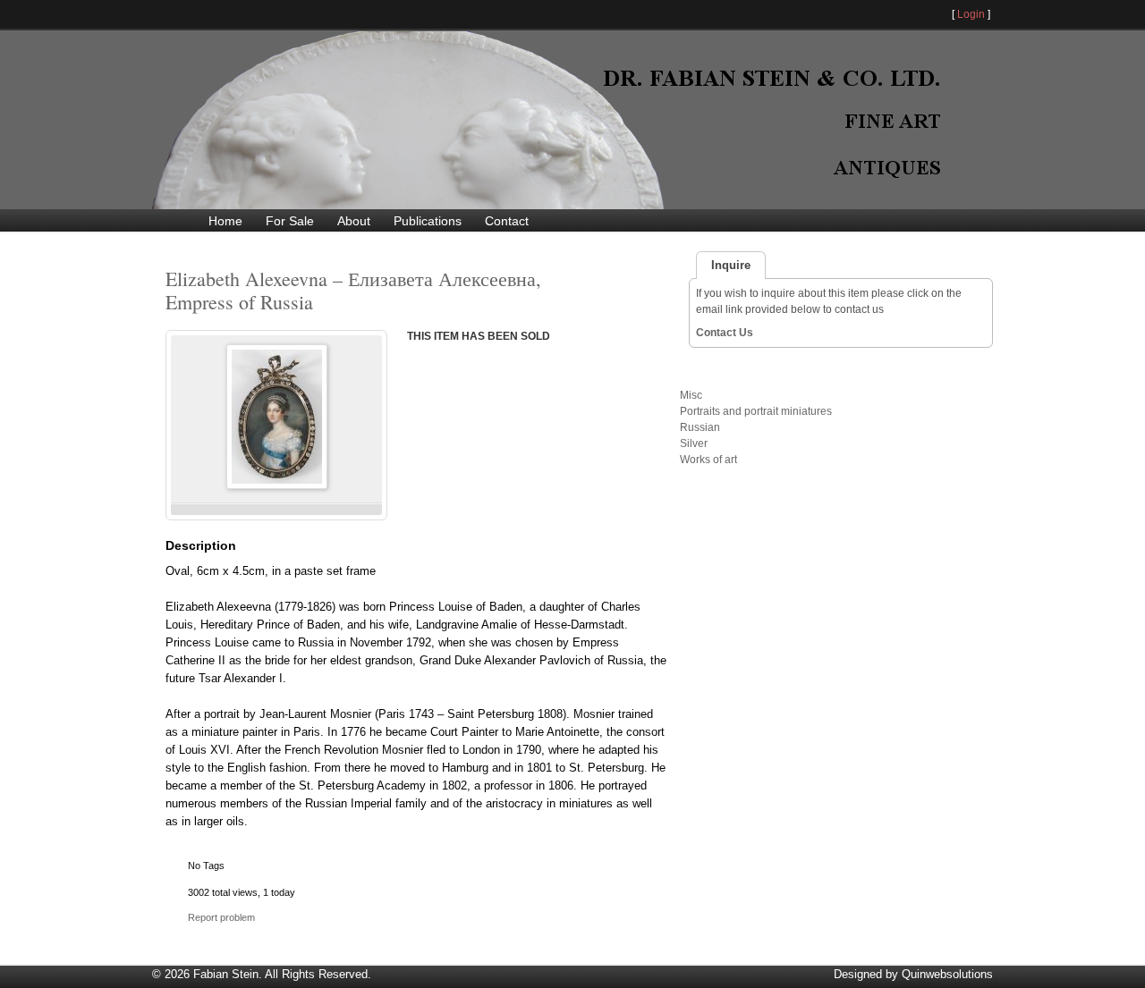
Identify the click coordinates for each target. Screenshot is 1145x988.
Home (225, 221)
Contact (507, 221)
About (353, 221)
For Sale (290, 221)
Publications (428, 221)
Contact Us (724, 332)
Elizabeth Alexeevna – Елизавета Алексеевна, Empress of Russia (353, 290)
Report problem (221, 917)
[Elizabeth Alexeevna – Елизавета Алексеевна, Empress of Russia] (276, 485)
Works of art (708, 459)
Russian (700, 427)
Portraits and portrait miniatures (756, 411)
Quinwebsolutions (947, 974)
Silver (694, 443)
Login (971, 14)
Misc (691, 395)
